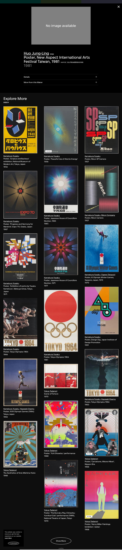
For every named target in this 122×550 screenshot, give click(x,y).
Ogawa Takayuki (108, 275)
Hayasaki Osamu (27, 409)
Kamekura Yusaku (11, 156)
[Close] (118, 6)
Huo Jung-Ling (36, 53)
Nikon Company (108, 215)
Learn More (8, 538)
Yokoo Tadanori (10, 470)
